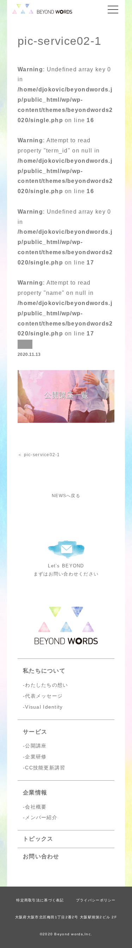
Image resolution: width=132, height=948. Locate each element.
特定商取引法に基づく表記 (40, 900)
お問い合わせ (41, 856)
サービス (35, 732)
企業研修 (35, 756)
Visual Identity (44, 707)
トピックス (38, 839)
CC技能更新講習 (45, 767)
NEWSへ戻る (66, 495)
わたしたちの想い (46, 685)
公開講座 (35, 746)
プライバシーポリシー (96, 900)
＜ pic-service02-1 (39, 454)
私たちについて (44, 671)
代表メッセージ (44, 696)
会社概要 (35, 807)
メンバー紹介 (41, 817)
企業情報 (35, 792)
